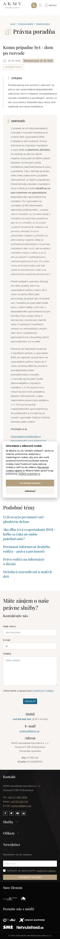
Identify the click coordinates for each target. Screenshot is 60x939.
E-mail (6, 640)
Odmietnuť (30, 491)
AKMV (12, 5)
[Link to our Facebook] (5, 813)
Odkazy (9, 833)
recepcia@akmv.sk (29, 731)
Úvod (12, 24)
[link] (40, 5)
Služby (8, 822)
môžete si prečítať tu (29, 474)
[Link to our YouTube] (17, 813)
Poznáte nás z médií (18, 909)
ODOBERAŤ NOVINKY (30, 877)
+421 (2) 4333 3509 (17, 797)
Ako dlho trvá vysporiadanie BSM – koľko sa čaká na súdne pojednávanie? (29, 534)
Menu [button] (53, 5)
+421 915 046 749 (34, 5)
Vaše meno (9, 626)
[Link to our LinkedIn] (24, 813)
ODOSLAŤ (30, 701)
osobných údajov (43, 690)
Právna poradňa (25, 24)
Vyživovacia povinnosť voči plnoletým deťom (23, 519)
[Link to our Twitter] (11, 813)
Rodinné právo (43, 24)
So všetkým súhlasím (30, 483)
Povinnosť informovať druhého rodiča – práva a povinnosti (26, 549)
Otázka (7, 653)
